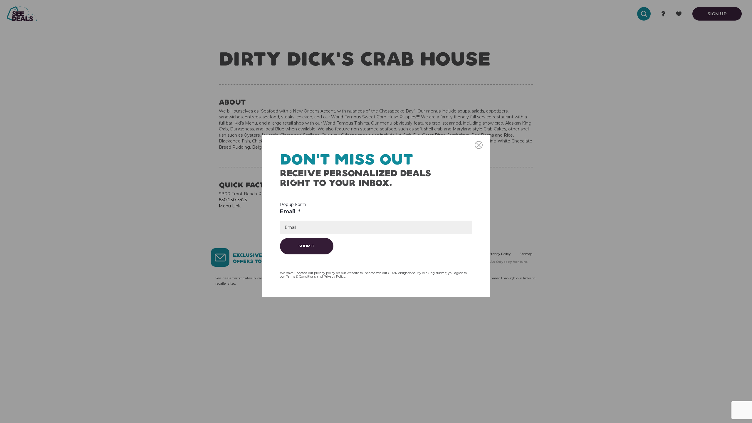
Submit (306, 246)
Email (290, 211)
